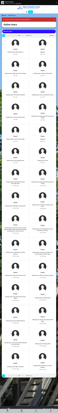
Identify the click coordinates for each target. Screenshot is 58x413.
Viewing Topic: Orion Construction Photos (43, 95)
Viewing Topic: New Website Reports (15, 320)
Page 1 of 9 (28, 35)
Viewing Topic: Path (43, 160)
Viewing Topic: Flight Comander (15, 366)
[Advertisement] (29, 382)
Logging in (42, 52)
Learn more (3, 2)
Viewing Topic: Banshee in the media (42, 73)
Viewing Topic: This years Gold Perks (15, 117)
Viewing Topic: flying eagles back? (15, 160)
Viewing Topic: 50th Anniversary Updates (42, 275)
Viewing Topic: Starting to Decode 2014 (15, 206)
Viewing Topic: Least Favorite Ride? (15, 139)
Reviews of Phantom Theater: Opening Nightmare (17, 19)
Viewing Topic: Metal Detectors (15, 52)
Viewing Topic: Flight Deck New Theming (15, 73)
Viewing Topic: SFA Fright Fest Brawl (15, 95)
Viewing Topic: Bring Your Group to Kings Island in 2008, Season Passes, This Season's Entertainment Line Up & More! (15, 229)
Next (19, 35)
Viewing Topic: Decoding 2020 (42, 297)
